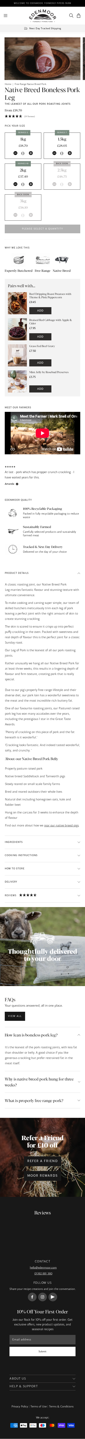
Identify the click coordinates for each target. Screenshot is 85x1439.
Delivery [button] (11, 881)
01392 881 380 (43, 1273)
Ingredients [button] (14, 842)
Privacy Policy (19, 1406)
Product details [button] (17, 573)
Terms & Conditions (61, 1406)
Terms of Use (38, 1406)
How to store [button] (15, 868)
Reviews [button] (10, 895)
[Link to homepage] (42, 15)
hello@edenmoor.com (43, 1267)
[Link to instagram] (42, 1297)
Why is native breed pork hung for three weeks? (39, 1082)
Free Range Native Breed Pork (30, 84)
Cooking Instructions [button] (21, 855)
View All (15, 1016)
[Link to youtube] (52, 1297)
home (8, 84)
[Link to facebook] (32, 1297)
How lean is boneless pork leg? (31, 1035)
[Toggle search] (70, 15)
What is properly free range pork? (34, 1100)
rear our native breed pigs (61, 825)
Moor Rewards (42, 1176)
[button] (78, 15)
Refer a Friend (42, 1161)
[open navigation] (5, 15)
